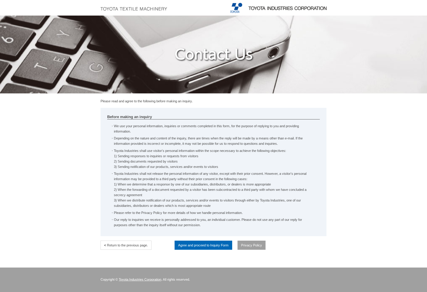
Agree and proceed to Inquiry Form (203, 245)
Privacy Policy (251, 245)
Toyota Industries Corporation (140, 279)
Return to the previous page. (126, 245)
